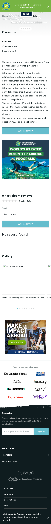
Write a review (25, 131)
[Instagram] (31, 473)
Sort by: (5, 208)
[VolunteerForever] (13, 17)
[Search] (39, 17)
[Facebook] (20, 473)
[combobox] (25, 214)
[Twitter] (25, 473)
